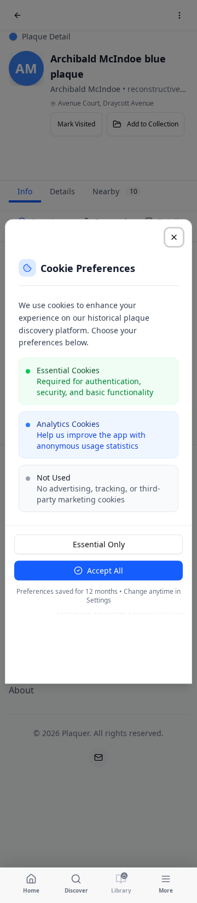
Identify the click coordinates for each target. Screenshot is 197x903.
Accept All (105, 570)
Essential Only (99, 544)
